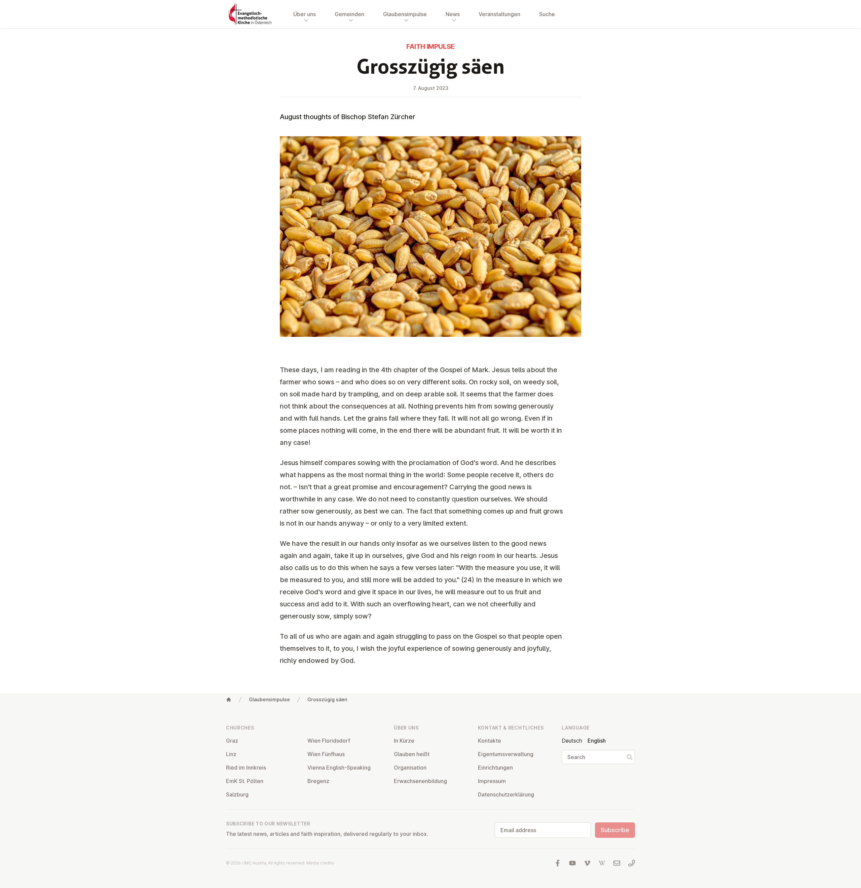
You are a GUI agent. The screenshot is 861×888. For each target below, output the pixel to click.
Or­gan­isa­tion (410, 767)
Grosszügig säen (327, 699)
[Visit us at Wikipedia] (602, 863)
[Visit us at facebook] (557, 863)
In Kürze (404, 740)
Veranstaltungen (499, 14)
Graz (232, 740)
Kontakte (489, 740)
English (597, 740)
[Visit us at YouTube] (572, 863)
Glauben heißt (411, 754)
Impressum (492, 781)
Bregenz (318, 781)
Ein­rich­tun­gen (495, 767)
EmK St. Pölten (244, 781)
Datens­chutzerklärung (506, 794)
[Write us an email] (616, 863)
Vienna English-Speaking (339, 767)
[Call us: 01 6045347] (631, 863)
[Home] (228, 699)
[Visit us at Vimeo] (587, 863)
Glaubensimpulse (269, 699)
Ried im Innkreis (246, 767)
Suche (547, 14)
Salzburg (237, 794)
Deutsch (572, 740)
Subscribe (615, 829)
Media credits (320, 862)
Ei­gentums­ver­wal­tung (505, 754)
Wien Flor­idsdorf (328, 740)
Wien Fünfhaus (326, 754)
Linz (231, 754)
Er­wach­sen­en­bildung (420, 781)
